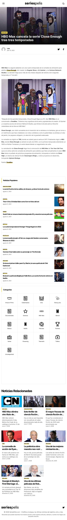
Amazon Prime (7, 186)
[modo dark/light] (63, 3)
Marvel (5, 199)
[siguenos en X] (59, 49)
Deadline (10, 162)
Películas (6, 235)
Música (9, 328)
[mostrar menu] (3, 3)
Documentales (9, 315)
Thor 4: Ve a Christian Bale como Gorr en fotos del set (21, 202)
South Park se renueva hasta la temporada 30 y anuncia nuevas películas (28, 214)
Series (4, 211)
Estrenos (25, 315)
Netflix (5, 224)
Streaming (25, 341)
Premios (57, 328)
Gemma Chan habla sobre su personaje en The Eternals (22, 252)
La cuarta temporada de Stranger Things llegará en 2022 (22, 227)
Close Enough (11, 70)
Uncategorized (9, 354)
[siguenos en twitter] (63, 507)
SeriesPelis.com (15, 512)
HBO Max (4, 32)
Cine (41, 302)
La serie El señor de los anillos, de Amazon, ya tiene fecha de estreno (26, 189)
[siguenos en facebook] (63, 49)
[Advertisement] (33, 61)
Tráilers (57, 341)
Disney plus (57, 302)
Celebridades (25, 302)
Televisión (41, 341)
